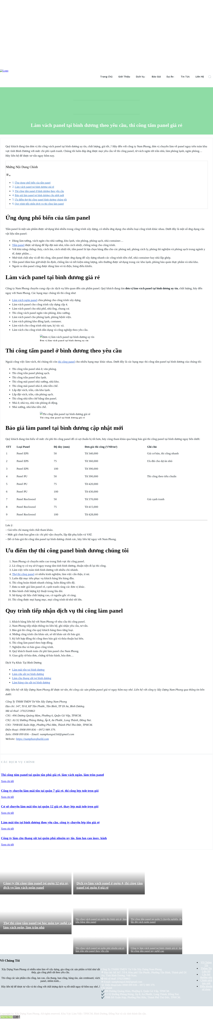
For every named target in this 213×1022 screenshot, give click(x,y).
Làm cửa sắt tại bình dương (28, 674)
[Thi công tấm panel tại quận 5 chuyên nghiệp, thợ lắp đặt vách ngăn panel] (155, 910)
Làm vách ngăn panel (24, 300)
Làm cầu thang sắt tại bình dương (31, 678)
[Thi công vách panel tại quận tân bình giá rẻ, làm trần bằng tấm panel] (100, 910)
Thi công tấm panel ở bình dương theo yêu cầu (39, 191)
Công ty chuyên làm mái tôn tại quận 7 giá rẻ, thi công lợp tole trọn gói (50, 790)
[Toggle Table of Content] (8, 175)
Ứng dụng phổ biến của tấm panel (32, 182)
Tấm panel (18, 245)
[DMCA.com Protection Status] (10, 1017)
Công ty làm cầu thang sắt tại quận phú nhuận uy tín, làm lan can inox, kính (54, 838)
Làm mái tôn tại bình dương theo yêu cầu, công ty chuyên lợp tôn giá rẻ (50, 822)
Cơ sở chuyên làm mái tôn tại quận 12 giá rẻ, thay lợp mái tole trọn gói (49, 806)
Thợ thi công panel (23, 574)
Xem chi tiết (7, 781)
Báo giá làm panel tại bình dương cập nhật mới (39, 195)
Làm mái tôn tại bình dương (28, 669)
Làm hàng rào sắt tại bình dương (31, 682)
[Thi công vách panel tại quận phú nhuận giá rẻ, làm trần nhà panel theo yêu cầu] (100, 939)
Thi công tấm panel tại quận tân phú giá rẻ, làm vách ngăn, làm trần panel (52, 774)
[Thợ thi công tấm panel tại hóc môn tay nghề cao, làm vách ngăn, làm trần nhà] (36, 915)
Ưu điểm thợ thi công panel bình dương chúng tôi (41, 199)
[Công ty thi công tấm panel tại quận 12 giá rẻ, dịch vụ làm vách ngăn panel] (36, 875)
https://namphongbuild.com (32, 738)
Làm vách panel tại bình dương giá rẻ (34, 186)
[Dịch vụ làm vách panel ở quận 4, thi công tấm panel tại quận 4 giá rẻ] (109, 875)
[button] (209, 76)
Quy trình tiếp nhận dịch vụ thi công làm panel (39, 203)
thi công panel (66, 361)
